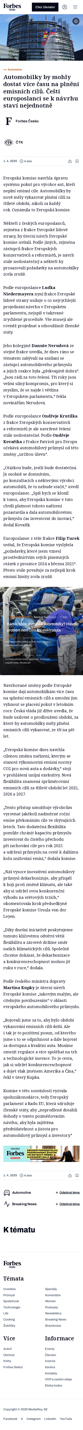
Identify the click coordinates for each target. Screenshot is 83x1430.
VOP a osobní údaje (58, 1379)
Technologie (11, 1307)
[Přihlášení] (64, 7)
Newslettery (53, 1313)
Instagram (34, 1419)
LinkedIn (50, 1419)
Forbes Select (13, 1367)
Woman (50, 1301)
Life (5, 1313)
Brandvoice (53, 1325)
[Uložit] (77, 161)
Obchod (8, 1355)
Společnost (11, 1301)
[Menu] (75, 7)
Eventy (49, 1349)
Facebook (10, 1419)
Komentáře (53, 1295)
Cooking (9, 1319)
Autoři (7, 1349)
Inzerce (50, 1361)
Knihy (7, 1361)
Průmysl (9, 1295)
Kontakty (51, 1373)
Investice (9, 1289)
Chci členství (45, 7)
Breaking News (55, 1319)
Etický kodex (53, 1385)
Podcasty (51, 1307)
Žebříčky (9, 1325)
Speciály (51, 1289)
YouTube (66, 1419)
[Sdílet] (70, 161)
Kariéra (50, 1367)
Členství (50, 1355)
